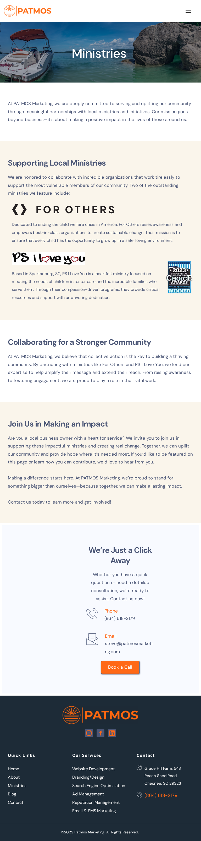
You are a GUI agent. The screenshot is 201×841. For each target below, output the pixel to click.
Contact (15, 802)
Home (13, 769)
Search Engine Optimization (98, 785)
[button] (188, 11)
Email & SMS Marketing (94, 810)
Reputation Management (96, 802)
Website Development (93, 769)
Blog (12, 794)
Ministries (17, 785)
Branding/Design (88, 777)
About (14, 777)
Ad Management (88, 794)
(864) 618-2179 (119, 618)
